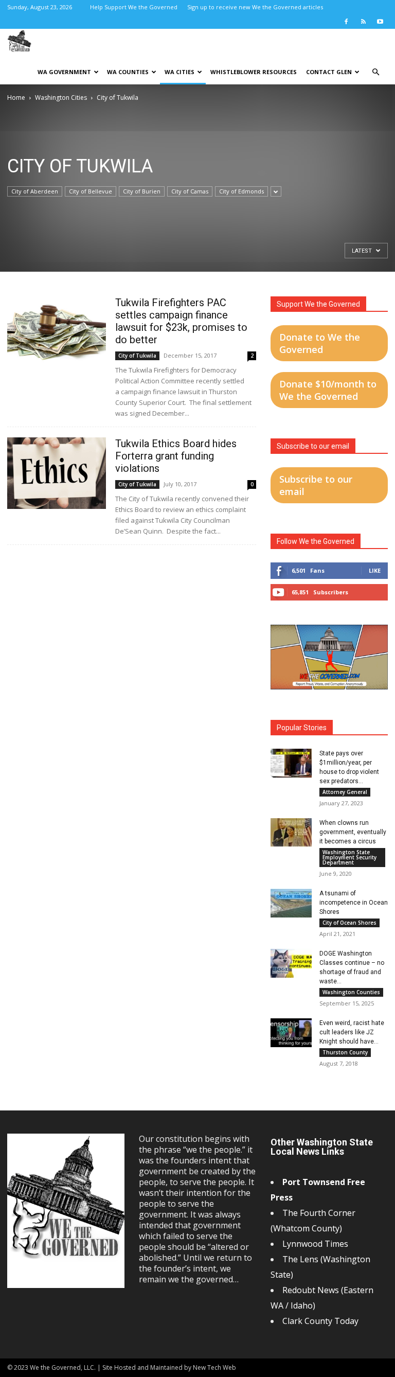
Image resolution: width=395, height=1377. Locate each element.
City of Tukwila (137, 355)
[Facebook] (346, 21)
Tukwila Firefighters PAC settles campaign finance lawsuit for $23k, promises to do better (181, 321)
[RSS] (363, 21)
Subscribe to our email (315, 485)
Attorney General (344, 792)
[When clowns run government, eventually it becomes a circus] (291, 832)
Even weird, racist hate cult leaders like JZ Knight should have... (351, 1032)
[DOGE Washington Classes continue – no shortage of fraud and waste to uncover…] (291, 963)
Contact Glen (329, 72)
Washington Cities (61, 97)
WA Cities (179, 72)
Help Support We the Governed (133, 7)
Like (375, 570)
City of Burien (141, 191)
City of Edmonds (241, 191)
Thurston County (345, 1052)
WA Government (64, 72)
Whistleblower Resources (253, 72)
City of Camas (189, 191)
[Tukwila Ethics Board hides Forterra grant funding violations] (56, 473)
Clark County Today (320, 1321)
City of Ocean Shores (349, 922)
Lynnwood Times (316, 1243)
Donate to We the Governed (319, 343)
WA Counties (128, 72)
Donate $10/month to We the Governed (327, 390)
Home (16, 97)
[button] (375, 72)
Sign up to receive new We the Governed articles (255, 7)
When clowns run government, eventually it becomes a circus (352, 832)
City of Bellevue (90, 191)
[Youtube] (380, 21)
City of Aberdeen (34, 191)
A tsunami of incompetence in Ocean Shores (353, 902)
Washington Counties (351, 992)
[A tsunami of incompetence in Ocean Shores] (291, 903)
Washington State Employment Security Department (349, 857)
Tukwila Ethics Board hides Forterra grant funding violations (176, 455)
